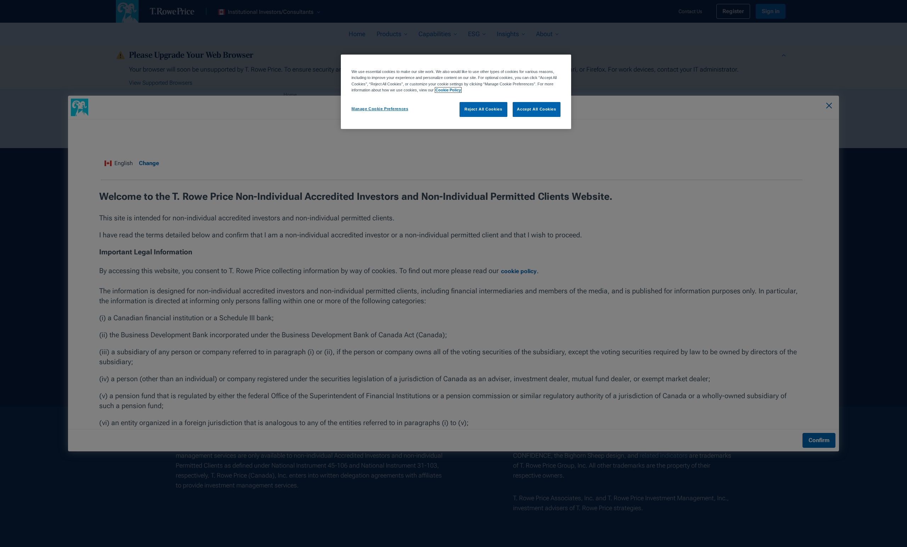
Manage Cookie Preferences (379, 109)
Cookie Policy (448, 90)
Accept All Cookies (536, 109)
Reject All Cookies (483, 109)
